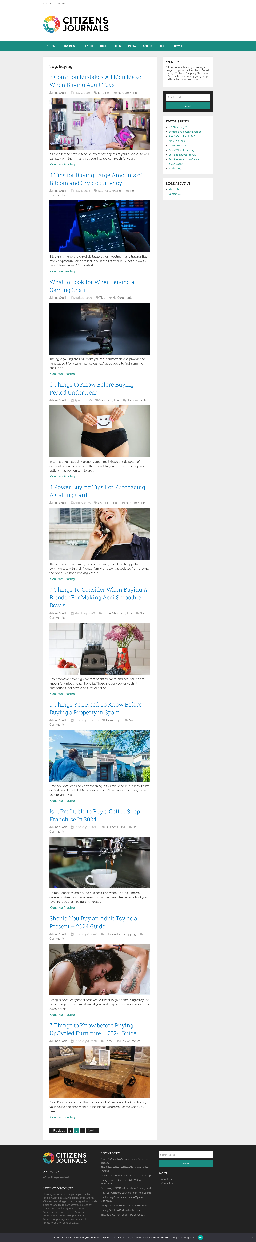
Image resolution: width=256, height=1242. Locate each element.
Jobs (118, 46)
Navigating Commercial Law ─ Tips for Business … (122, 1199)
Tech (163, 46)
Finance (117, 191)
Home (53, 46)
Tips (107, 92)
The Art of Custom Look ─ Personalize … (123, 1214)
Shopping (105, 400)
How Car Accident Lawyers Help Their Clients (126, 1192)
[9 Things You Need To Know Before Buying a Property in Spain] (99, 756)
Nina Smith (59, 92)
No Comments (128, 92)
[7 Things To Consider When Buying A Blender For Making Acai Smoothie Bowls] (99, 649)
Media (132, 46)
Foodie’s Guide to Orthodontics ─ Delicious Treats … (124, 1161)
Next (91, 1130)
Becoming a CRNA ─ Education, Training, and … (126, 1188)
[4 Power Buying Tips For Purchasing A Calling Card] (99, 534)
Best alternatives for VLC (182, 154)
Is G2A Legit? (175, 164)
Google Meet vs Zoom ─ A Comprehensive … (125, 1205)
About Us (47, 3)
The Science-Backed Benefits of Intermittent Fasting (125, 1169)
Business (70, 46)
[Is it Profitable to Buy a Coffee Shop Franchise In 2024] (99, 862)
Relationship (113, 934)
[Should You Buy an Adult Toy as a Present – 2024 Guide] (99, 969)
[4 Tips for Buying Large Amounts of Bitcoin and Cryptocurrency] (99, 226)
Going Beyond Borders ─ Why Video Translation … (121, 1182)
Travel (178, 46)
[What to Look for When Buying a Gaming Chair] (99, 329)
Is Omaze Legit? (177, 145)
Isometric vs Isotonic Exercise (184, 131)
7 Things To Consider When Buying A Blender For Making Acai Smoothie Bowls (98, 597)
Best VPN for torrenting (181, 150)
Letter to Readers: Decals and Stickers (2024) (126, 1175)
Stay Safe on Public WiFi (182, 136)
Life (100, 92)
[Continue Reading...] (63, 164)
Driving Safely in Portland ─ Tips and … (122, 1210)
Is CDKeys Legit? (177, 127)
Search (188, 106)
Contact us (60, 3)
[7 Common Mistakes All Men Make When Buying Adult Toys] (99, 124)
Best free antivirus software (183, 159)
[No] (252, 1237)
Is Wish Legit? (176, 168)
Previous (59, 1130)
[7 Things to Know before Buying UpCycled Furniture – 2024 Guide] (99, 1072)
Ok (200, 1237)
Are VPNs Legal (177, 141)
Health (88, 46)
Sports (147, 46)
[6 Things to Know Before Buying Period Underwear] (99, 431)
